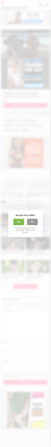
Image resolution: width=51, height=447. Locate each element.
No (32, 222)
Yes (18, 222)
